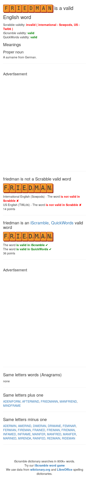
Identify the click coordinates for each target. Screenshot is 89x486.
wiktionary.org (40, 469)
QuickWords (62, 223)
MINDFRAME (12, 405)
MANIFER (69, 434)
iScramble (39, 223)
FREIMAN (53, 430)
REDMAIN (53, 438)
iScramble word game (50, 465)
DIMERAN (39, 426)
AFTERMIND (30, 401)
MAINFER (38, 434)
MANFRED (54, 434)
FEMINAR (69, 426)
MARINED (9, 438)
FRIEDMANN (49, 401)
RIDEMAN (68, 438)
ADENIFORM (11, 401)
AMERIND (24, 426)
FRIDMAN (68, 430)
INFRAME (24, 434)
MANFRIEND (68, 401)
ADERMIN (9, 426)
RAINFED (39, 438)
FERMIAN (9, 430)
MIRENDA (24, 438)
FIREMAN (24, 430)
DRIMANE (54, 426)
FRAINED (38, 430)
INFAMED (9, 434)
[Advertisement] (44, 122)
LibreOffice (64, 469)
